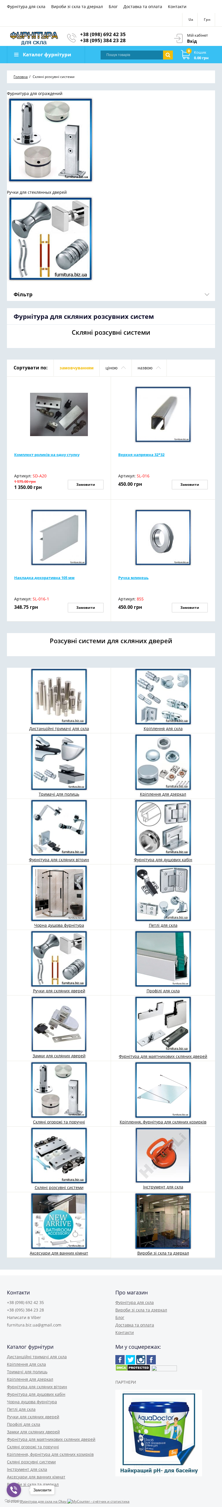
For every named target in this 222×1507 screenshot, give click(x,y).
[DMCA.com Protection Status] (132, 1369)
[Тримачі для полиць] (59, 761)
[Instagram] (140, 1359)
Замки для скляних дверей (59, 1055)
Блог (113, 6)
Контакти (177, 6)
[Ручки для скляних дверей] (59, 958)
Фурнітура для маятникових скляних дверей (163, 1056)
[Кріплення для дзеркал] (163, 761)
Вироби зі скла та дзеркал (77, 6)
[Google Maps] (130, 1359)
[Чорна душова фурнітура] (59, 893)
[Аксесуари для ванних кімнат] (59, 1220)
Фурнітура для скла (26, 6)
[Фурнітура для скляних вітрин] (59, 827)
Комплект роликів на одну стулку (46, 454)
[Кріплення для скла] (163, 696)
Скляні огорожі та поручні (59, 1122)
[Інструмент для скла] (163, 1155)
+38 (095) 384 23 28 (103, 40)
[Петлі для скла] (163, 893)
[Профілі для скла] (163, 958)
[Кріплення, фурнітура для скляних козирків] (163, 1089)
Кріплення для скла (163, 728)
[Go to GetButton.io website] (14, 1501)
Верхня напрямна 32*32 (141, 454)
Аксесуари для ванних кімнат (59, 1253)
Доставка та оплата (142, 6)
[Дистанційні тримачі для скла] (59, 696)
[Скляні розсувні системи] (59, 1155)
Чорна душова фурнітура (59, 925)
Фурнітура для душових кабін (163, 859)
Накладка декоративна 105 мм (44, 577)
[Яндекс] (151, 1359)
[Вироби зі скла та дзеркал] (163, 1220)
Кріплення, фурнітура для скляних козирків (163, 1122)
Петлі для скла (163, 925)
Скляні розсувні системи (59, 1187)
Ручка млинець (133, 577)
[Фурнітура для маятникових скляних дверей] (163, 1024)
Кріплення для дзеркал (163, 794)
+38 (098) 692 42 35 (103, 34)
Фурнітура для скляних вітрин (59, 859)
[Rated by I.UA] (164, 1369)
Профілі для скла (163, 990)
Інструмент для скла (163, 1187)
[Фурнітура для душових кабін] (163, 827)
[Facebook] (120, 1359)
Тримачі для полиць (59, 794)
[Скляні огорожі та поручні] (59, 1089)
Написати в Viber (24, 1317)
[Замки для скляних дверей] (59, 1023)
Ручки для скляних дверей (59, 990)
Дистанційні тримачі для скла (59, 728)
